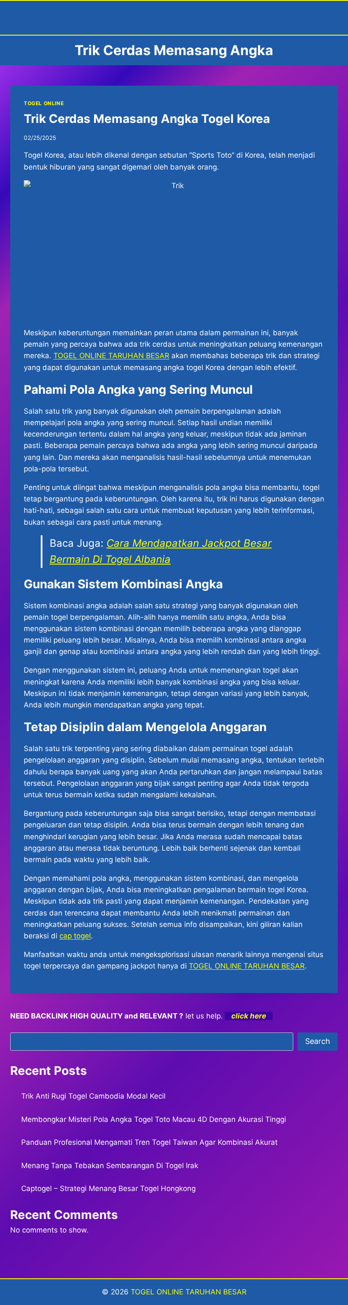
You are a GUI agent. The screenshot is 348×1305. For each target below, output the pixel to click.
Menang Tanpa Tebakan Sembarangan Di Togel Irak (109, 1165)
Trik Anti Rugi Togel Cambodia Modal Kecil (93, 1096)
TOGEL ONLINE (44, 103)
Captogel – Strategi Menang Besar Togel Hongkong (108, 1188)
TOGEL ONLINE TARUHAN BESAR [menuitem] (111, 355)
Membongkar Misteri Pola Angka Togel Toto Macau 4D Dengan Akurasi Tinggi (153, 1119)
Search (317, 1041)
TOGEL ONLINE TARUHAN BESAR (189, 1292)
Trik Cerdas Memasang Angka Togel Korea (147, 118)
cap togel (75, 936)
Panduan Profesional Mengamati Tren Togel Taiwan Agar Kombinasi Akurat (149, 1142)
